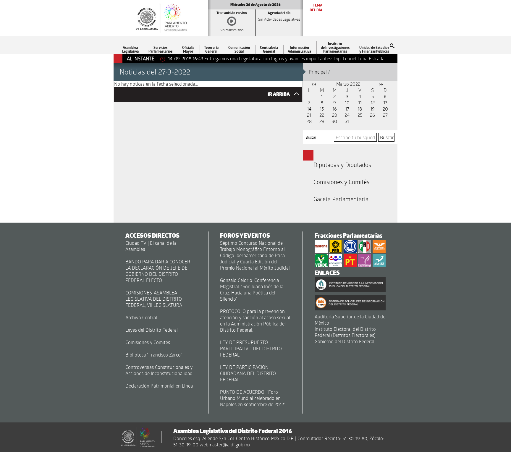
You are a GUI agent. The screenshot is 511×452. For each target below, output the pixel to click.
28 (309, 121)
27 (385, 115)
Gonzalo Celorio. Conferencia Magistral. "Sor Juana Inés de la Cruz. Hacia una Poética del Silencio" (251, 289)
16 (334, 109)
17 (347, 109)
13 (385, 102)
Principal (318, 72)
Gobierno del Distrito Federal (344, 341)
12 (373, 102)
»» (381, 83)
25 (360, 115)
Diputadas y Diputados (342, 165)
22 (321, 115)
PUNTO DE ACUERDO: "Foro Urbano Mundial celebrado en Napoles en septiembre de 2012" (252, 398)
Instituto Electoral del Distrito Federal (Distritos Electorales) (345, 332)
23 (334, 115)
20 (385, 109)
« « (314, 83)
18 (360, 109)
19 (372, 109)
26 (372, 115)
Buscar (311, 137)
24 (347, 115)
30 (334, 121)
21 (309, 115)
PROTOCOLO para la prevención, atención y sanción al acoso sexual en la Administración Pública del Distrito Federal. (255, 320)
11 (360, 102)
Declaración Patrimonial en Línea (159, 386)
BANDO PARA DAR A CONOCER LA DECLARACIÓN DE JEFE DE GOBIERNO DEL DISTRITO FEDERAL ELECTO (157, 270)
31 (347, 121)
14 (309, 109)
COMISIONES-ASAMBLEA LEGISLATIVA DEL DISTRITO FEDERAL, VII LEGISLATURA (153, 298)
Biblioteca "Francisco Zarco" (153, 354)
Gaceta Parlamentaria (340, 199)
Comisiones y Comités (341, 182)
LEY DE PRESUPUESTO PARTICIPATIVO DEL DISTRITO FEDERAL (251, 348)
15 (322, 109)
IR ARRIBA (279, 94)
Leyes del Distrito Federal (151, 330)
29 (321, 121)
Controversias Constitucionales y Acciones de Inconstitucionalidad (159, 370)
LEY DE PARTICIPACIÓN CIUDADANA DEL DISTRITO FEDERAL (248, 373)
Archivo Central (141, 317)
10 (347, 102)
